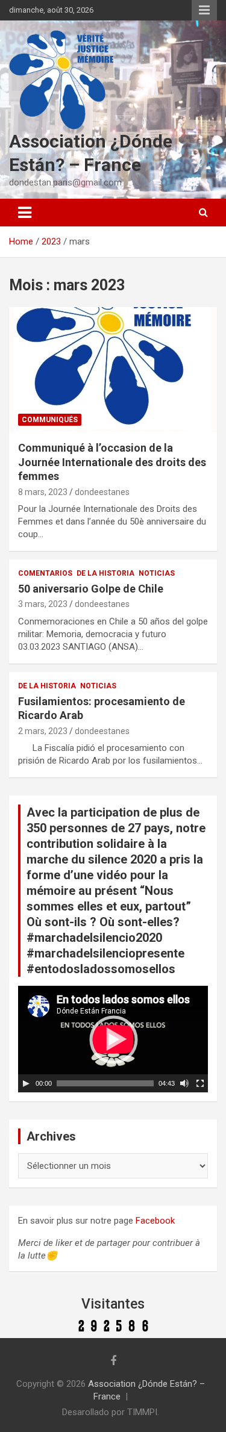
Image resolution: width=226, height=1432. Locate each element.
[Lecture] (26, 1083)
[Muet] (184, 1083)
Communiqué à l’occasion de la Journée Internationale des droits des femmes (112, 461)
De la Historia (105, 573)
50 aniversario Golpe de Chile (90, 588)
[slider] (105, 1083)
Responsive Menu (204, 10)
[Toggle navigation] (24, 212)
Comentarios (45, 573)
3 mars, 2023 (42, 604)
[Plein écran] (200, 1083)
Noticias (157, 573)
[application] (113, 1039)
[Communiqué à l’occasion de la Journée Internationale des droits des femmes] (113, 369)
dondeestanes (102, 492)
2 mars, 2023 (42, 731)
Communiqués (50, 420)
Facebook (155, 1220)
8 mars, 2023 (42, 492)
